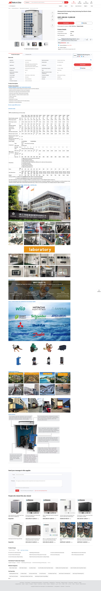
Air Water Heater (24, 573)
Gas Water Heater (32, 567)
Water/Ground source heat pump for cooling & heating (39, 556)
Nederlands (53, 583)
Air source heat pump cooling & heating (15, 556)
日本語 (63, 583)
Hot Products (22, 582)
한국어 (60, 583)
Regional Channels (64, 582)
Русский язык (40, 583)
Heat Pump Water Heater (34, 8)
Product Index (71, 582)
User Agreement (57, 586)
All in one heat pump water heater (78, 554)
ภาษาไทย (69, 583)
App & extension (78, 6)
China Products (27, 582)
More (9, 578)
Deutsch (48, 583)
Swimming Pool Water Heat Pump (26, 576)
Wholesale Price (52, 582)
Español (27, 583)
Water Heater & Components (24, 8)
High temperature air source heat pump (79, 552)
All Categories (12, 6)
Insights (80, 582)
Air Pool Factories (42, 573)
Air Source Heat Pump (33, 573)
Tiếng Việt (77, 583)
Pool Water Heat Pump (52, 573)
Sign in (91, 3)
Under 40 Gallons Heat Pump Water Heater (78, 567)
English (23, 583)
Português (31, 583)
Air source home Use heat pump (14, 554)
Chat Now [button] (85, 23)
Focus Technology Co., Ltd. (43, 586)
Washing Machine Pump (13, 573)
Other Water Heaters (23, 567)
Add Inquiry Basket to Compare (32, 48)
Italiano (44, 583)
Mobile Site (76, 582)
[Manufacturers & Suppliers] (14, 2)
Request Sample (80, 26)
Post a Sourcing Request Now (41, 490)
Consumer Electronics (15, 8)
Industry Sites (58, 582)
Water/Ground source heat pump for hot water (37, 554)
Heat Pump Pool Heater (13, 576)
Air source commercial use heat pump (57, 552)
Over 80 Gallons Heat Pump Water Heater (45, 567)
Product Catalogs (25, 550)
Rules (92, 6)
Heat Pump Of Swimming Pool (78, 573)
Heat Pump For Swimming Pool (64, 573)
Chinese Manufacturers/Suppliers (36, 582)
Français (35, 583)
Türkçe (73, 583)
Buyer (66, 6)
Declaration (62, 586)
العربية (57, 583)
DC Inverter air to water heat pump (14, 552)
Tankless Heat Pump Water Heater (62, 567)
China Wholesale (45, 582)
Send (17, 490)
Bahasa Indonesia (83, 583)
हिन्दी (66, 583)
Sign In (59, 49)
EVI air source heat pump (55, 554)
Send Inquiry (66, 23)
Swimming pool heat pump (34, 552)
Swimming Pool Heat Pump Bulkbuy (41, 576)
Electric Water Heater (13, 567)
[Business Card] (90, 59)
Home (9, 8)
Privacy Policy (68, 586)
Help (72, 6)
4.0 (78, 56)
